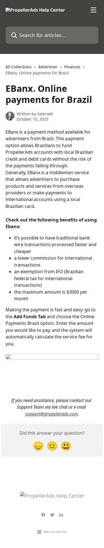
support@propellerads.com (51, 414)
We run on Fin (55, 531)
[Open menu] (93, 10)
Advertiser (47, 66)
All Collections (19, 66)
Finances (72, 66)
